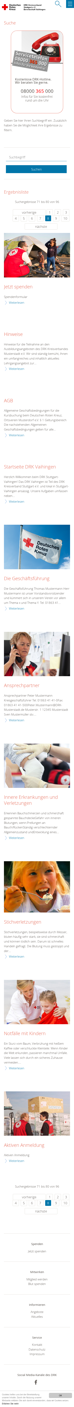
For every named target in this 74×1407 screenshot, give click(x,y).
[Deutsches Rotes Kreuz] (11, 8)
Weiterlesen (16, 302)
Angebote (37, 1312)
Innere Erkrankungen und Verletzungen (31, 800)
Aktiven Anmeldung (24, 1145)
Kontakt (37, 1345)
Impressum (37, 1354)
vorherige (29, 212)
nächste (41, 226)
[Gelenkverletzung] (37, 766)
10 (65, 218)
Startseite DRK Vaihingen (30, 467)
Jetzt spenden (18, 287)
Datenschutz (37, 1349)
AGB (8, 401)
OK (60, 1395)
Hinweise (13, 334)
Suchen (36, 169)
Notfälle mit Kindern (25, 1034)
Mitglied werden (37, 1279)
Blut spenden (37, 1284)
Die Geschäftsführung (27, 579)
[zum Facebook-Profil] (35, 1382)
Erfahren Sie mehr (10, 1403)
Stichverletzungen (22, 922)
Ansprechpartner (21, 685)
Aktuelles (37, 1317)
